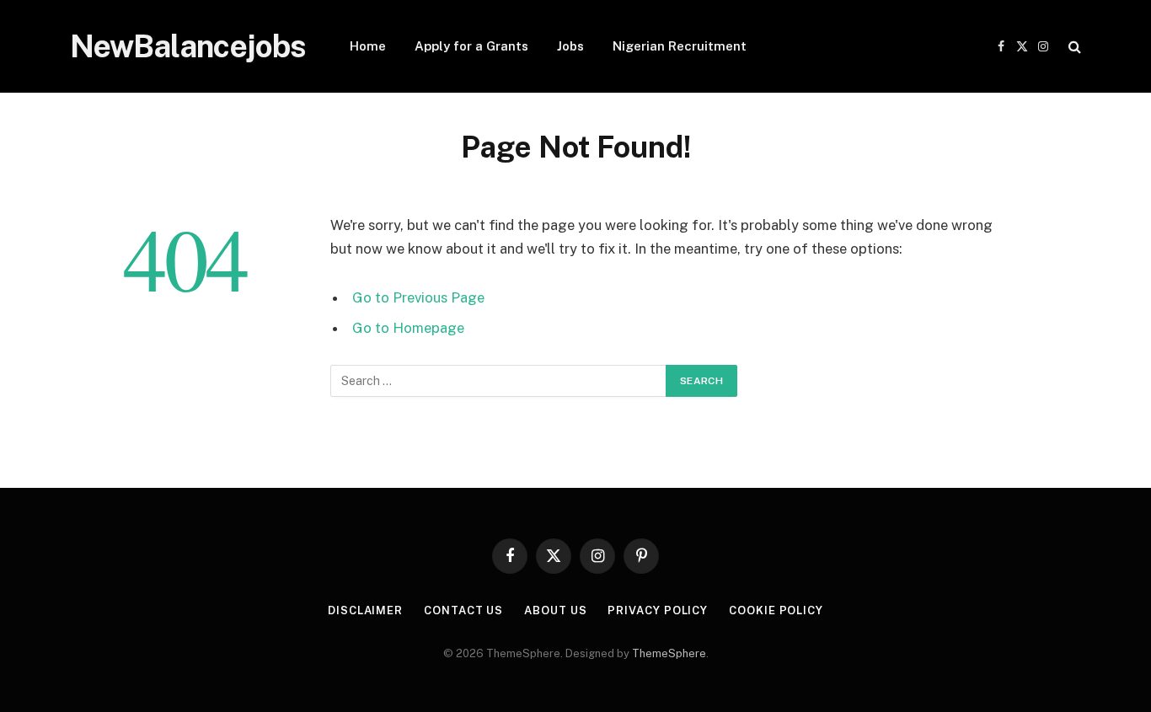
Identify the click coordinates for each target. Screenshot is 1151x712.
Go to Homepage (408, 327)
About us (555, 610)
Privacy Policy (658, 610)
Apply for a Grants (471, 46)
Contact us (463, 610)
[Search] (1073, 47)
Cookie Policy (776, 610)
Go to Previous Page (418, 297)
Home (368, 46)
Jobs (570, 46)
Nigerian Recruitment (680, 46)
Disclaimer (365, 610)
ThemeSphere (669, 653)
